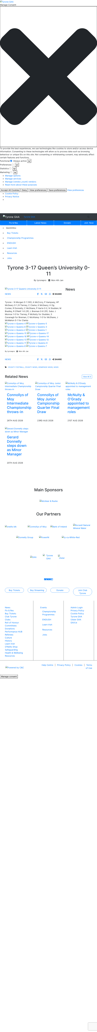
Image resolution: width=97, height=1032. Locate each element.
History (8, 640)
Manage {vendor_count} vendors (20, 181)
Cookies (78, 665)
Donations (10, 628)
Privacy (64, 665)
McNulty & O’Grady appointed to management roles (79, 403)
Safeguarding (11, 650)
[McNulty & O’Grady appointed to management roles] (79, 386)
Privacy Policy (77, 610)
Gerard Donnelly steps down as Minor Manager (17, 445)
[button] (48, 76)
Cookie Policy (11, 193)
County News (31, 367)
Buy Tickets (12, 233)
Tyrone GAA (29, 217)
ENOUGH (11, 243)
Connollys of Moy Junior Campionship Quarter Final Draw (48, 403)
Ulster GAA (76, 619)
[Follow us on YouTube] (52, 579)
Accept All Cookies (10, 190)
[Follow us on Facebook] (47, 579)
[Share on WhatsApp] (50, 294)
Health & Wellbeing (14, 653)
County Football (16, 367)
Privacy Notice (12, 196)
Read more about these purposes (21, 184)
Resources (12, 253)
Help (47, 665)
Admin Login (77, 607)
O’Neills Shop (11, 646)
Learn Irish (12, 248)
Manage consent (9, 676)
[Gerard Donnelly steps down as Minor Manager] (18, 430)
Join (89, 223)
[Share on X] (42, 294)
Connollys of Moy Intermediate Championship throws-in (19, 403)
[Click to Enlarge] (33, 288)
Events (43, 607)
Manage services (13, 178)
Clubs (7, 619)
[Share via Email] (46, 294)
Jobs (9, 258)
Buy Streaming (37, 590)
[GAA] (33, 557)
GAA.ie (74, 622)
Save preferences (57, 190)
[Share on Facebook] (38, 294)
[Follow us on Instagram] (50, 579)
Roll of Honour (12, 622)
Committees (11, 625)
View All (86, 377)
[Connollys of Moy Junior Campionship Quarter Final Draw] (48, 386)
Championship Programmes (20, 238)
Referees (9, 634)
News (40, 223)
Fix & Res (13, 223)
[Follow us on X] (48, 579)
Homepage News (45, 367)
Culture (8, 637)
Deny (24, 190)
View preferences (38, 190)
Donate (67, 223)
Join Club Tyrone (82, 591)
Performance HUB (13, 631)
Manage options (12, 175)
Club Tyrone (11, 616)
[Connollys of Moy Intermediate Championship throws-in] (19, 386)
